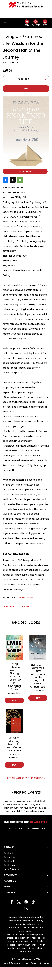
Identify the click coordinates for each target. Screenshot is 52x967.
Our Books (9, 853)
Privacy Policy (30, 963)
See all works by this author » (26, 778)
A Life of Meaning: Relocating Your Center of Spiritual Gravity (14, 745)
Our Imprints (10, 865)
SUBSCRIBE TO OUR (26, 822)
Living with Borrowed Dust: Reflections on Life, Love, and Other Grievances (37, 676)
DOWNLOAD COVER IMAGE (18, 606)
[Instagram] (26, 902)
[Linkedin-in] (26, 909)
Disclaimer (44, 963)
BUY (14, 700)
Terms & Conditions (11, 963)
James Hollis (11, 62)
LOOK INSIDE (25, 171)
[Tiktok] (33, 902)
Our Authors (10, 857)
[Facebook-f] (11, 902)
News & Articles (11, 869)
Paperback (23, 78)
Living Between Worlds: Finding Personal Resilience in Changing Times (14, 676)
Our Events (9, 861)
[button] (5, 23)
